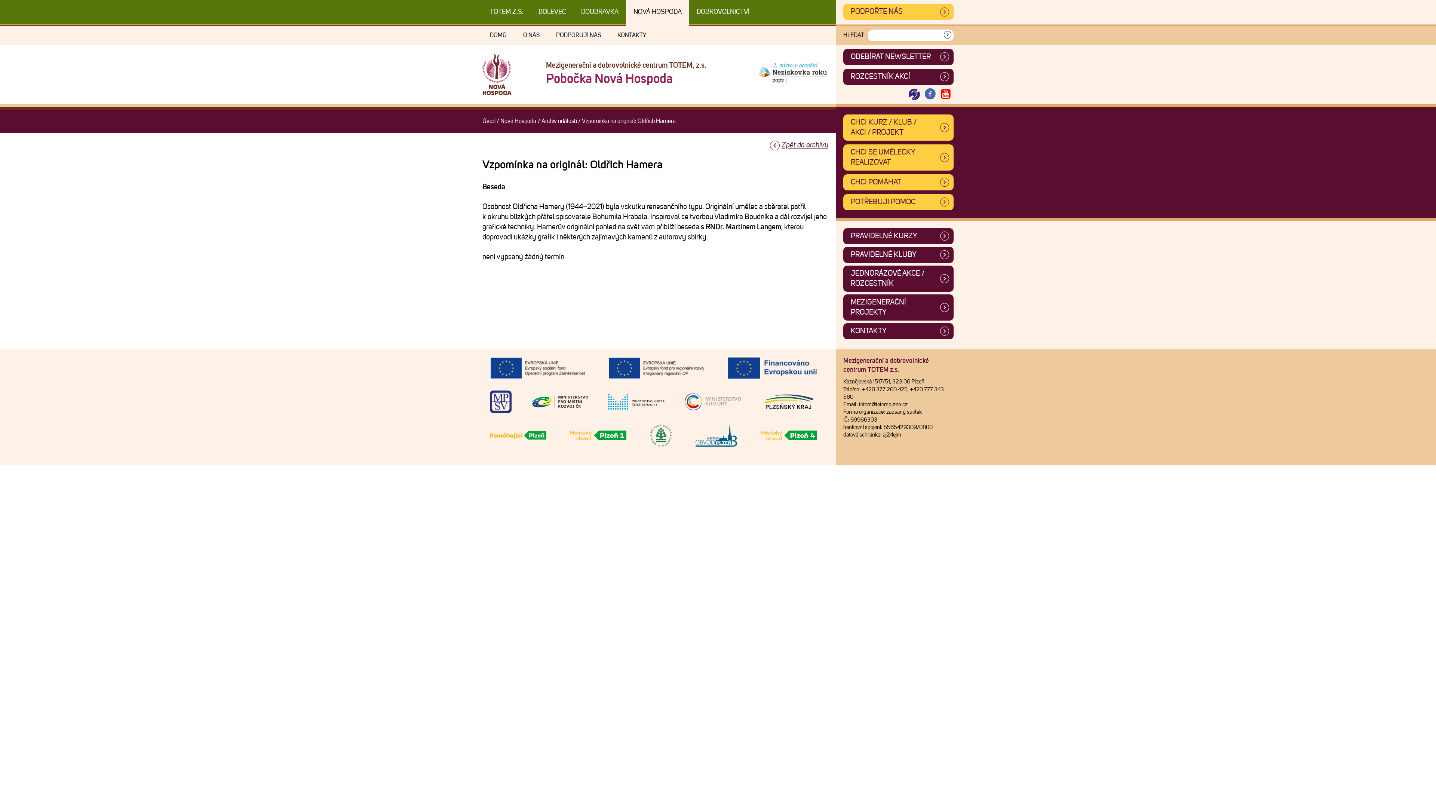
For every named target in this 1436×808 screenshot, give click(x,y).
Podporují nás (578, 35)
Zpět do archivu (805, 145)
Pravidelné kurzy (884, 236)
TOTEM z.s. (507, 12)
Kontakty (631, 35)
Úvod (488, 121)
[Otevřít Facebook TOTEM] (930, 94)
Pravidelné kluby (884, 254)
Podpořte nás (877, 11)
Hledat (853, 35)
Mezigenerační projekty (878, 307)
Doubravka (600, 12)
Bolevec (552, 12)
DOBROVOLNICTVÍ (723, 12)
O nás (531, 35)
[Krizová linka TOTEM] (914, 94)
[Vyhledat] (948, 35)
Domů (498, 35)
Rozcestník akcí (880, 76)
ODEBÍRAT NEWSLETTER (891, 57)
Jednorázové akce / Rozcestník (887, 278)
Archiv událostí (559, 121)
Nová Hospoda (657, 12)
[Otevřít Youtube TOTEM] (946, 94)
